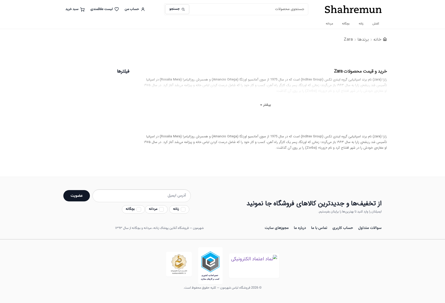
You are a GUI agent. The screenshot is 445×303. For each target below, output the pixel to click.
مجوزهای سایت (277, 228)
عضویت (77, 196)
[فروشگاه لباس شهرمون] (353, 9)
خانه (377, 39)
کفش (375, 23)
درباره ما (300, 228)
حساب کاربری (342, 228)
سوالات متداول (370, 228)
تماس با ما (319, 228)
